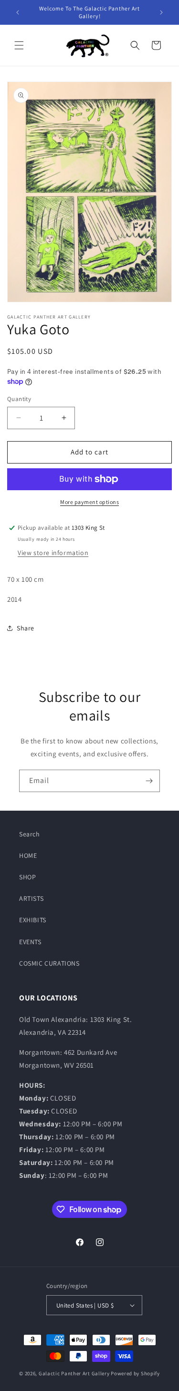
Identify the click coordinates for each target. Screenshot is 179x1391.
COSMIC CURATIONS (49, 963)
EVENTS (30, 942)
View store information (53, 552)
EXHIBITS (32, 920)
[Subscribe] (148, 781)
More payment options (89, 501)
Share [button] (25, 628)
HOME (28, 855)
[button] (19, 45)
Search (29, 834)
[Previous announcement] (17, 12)
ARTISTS (31, 898)
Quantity (19, 399)
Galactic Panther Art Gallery (74, 1373)
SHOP (27, 877)
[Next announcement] (161, 12)
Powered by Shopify (135, 1373)
